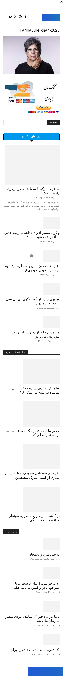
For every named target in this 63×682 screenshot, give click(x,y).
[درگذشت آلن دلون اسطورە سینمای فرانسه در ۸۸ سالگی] (31, 499)
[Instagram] (20, 17)
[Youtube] (10, 17)
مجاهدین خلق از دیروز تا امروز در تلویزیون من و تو (36, 334)
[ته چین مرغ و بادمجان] (31, 544)
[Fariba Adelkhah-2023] (31, 73)
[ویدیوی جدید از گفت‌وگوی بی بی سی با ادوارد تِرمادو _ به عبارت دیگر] (31, 289)
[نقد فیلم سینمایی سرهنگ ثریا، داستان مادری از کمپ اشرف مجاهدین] (31, 456)
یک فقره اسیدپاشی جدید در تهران (35, 650)
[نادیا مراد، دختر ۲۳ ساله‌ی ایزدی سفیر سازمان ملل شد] (31, 606)
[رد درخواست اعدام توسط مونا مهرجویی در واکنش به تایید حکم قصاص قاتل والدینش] (31, 573)
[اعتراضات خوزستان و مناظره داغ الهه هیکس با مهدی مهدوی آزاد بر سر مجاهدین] (31, 256)
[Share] (18, 679)
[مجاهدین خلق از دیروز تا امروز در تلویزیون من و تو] (31, 322)
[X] (15, 17)
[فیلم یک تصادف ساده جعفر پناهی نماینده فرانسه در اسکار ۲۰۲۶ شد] (31, 371)
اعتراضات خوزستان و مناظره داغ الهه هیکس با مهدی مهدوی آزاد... (32, 268)
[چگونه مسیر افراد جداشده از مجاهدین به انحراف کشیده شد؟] (31, 223)
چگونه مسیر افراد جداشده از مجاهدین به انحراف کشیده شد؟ (32, 235)
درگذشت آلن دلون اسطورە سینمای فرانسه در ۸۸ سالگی (34, 518)
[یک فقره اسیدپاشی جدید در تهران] (31, 639)
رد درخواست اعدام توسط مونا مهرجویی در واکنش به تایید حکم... (35, 585)
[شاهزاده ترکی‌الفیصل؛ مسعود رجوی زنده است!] (31, 165)
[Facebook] (25, 17)
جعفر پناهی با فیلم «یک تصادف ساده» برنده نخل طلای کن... (33, 433)
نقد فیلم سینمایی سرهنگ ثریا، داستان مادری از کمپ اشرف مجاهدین (32, 475)
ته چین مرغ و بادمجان (44, 554)
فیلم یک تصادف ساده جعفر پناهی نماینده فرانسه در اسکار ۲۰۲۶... (36, 390)
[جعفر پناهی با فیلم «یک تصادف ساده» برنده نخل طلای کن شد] (31, 414)
